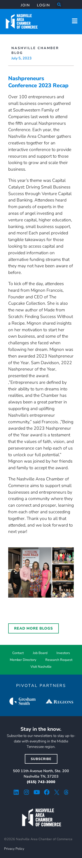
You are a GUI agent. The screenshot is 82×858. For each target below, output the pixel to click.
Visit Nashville (41, 666)
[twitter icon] (56, 792)
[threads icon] (66, 792)
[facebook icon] (47, 792)
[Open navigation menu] (75, 21)
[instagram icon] (26, 792)
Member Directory (23, 659)
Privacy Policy (14, 848)
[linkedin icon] (16, 792)
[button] (59, 4)
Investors (63, 653)
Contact (18, 653)
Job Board (40, 653)
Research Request (58, 659)
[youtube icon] (36, 792)
